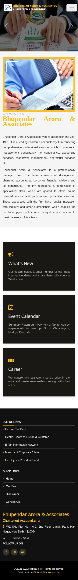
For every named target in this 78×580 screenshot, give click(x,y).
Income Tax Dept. (16, 429)
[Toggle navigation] (71, 7)
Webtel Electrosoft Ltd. (46, 572)
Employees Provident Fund (22, 460)
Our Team (12, 486)
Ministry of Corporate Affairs (22, 452)
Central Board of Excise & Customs (27, 436)
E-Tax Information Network (21, 444)
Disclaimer (12, 494)
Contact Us (13, 501)
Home (9, 478)
